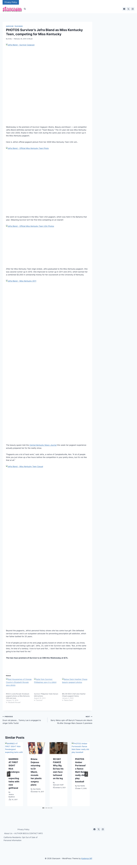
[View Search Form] (25, 9)
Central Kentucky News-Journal (43, 445)
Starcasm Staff (58, 785)
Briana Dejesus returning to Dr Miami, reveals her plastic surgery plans (36, 772)
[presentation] (14, 748)
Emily (10, 39)
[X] (128, 9)
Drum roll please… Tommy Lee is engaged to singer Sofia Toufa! (22, 720)
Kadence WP (86, 858)
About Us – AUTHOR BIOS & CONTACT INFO (23, 833)
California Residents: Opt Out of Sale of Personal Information (20, 838)
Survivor (9, 26)
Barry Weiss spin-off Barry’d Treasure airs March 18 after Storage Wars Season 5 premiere (71, 720)
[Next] (86, 774)
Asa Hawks (37, 789)
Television (19, 26)
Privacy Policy (10, 2)
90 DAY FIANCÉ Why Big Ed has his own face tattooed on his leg (58, 769)
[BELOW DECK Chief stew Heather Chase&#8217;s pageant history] (75, 685)
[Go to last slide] (8, 774)
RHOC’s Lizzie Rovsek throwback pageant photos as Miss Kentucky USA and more (18, 696)
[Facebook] (124, 9)
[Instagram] (132, 9)
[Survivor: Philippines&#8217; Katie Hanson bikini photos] (47, 685)
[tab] (43, 807)
